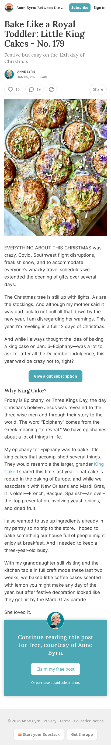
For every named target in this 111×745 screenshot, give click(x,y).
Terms (65, 720)
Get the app (82, 734)
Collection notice (89, 720)
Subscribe (79, 7)
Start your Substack (41, 734)
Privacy (50, 720)
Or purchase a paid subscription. (55, 682)
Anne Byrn (26, 72)
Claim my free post (55, 669)
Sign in (100, 7)
